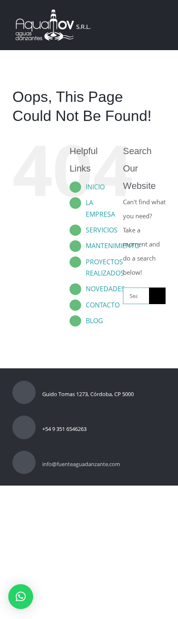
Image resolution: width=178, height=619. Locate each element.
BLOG (94, 320)
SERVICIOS (102, 230)
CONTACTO (103, 305)
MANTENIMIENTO (113, 245)
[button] (20, 596)
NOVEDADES (105, 288)
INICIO (95, 186)
